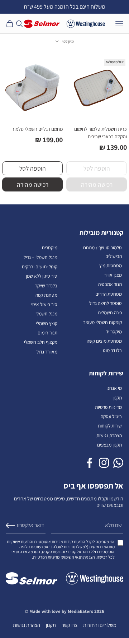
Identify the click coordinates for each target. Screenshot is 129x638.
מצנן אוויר (113, 275)
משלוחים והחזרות (99, 624)
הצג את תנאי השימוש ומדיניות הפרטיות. (63, 557)
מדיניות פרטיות (108, 407)
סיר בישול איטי (44, 304)
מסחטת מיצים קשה (104, 341)
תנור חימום (47, 332)
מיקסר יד (114, 331)
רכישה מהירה (32, 184)
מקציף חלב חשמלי (40, 342)
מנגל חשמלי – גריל (40, 257)
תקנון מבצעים (109, 444)
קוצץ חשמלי (46, 323)
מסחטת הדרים (108, 294)
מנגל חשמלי (46, 313)
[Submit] (10, 525)
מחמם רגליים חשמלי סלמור (37, 129)
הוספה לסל (32, 168)
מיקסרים (49, 247)
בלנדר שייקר (46, 285)
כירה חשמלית (110, 312)
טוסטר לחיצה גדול (105, 303)
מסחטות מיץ (110, 265)
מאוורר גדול (47, 351)
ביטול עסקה (111, 416)
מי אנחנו (114, 388)
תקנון (117, 397)
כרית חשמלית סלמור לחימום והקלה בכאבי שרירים (100, 133)
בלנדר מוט (112, 350)
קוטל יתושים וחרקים (39, 266)
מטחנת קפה (46, 295)
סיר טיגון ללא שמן (41, 276)
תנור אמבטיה (110, 284)
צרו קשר (69, 624)
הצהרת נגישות (109, 435)
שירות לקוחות (110, 425)
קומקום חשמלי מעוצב (102, 322)
